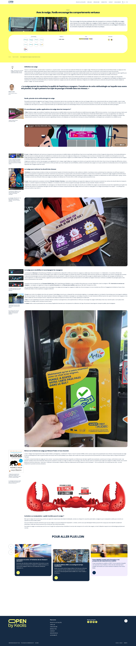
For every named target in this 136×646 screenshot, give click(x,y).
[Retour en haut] (126, 620)
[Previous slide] (10, 546)
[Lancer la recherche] (123, 2)
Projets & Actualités (80, 2)
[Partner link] (26, 40)
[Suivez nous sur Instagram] (93, 622)
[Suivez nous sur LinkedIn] (90, 622)
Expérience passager (83, 38)
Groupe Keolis (54, 633)
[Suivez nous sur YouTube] (96, 621)
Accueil (9, 56)
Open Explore (96, 2)
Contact (111, 2)
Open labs (89, 2)
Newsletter (104, 2)
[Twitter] (109, 40)
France (90, 38)
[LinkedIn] (112, 40)
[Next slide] (10, 552)
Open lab (52, 624)
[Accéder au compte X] (88, 622)
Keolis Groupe (118, 2)
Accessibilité (53, 635)
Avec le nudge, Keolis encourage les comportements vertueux (30, 56)
